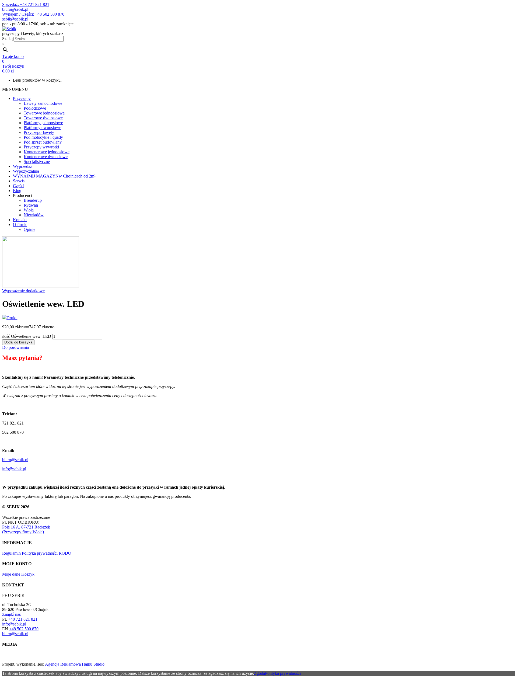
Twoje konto (13, 56)
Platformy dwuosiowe (42, 127)
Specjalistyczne (37, 161)
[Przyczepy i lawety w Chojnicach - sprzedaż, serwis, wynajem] (9, 28)
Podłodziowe (35, 108)
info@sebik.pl (14, 469)
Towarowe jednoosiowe (44, 113)
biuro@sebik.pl (15, 9)
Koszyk (27, 574)
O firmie (20, 224)
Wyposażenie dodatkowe (23, 290)
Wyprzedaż (22, 166)
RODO (65, 553)
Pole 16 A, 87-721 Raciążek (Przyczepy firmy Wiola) (26, 529)
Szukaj (8, 38)
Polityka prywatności (40, 553)
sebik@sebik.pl (15, 19)
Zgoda (259, 673)
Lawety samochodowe (43, 103)
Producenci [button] (22, 195)
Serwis (19, 181)
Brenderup (33, 200)
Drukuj (12, 317)
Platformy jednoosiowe (43, 122)
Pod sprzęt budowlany (43, 142)
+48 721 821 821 (22, 619)
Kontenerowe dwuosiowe (46, 156)
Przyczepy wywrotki (41, 147)
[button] (15, 89)
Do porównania (15, 347)
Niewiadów (34, 215)
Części (18, 185)
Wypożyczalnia (26, 171)
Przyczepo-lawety (39, 132)
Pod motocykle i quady (43, 137)
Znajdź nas (11, 614)
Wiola (29, 210)
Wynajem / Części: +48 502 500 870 (33, 14)
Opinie (29, 229)
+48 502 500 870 (24, 629)
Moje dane (11, 574)
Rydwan (31, 205)
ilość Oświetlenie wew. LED (26, 336)
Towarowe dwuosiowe (43, 118)
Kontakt (20, 219)
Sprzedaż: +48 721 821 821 (25, 4)
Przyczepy (22, 98)
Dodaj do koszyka (18, 342)
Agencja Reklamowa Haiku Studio (74, 664)
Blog (17, 190)
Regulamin (11, 553)
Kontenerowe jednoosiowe (46, 151)
